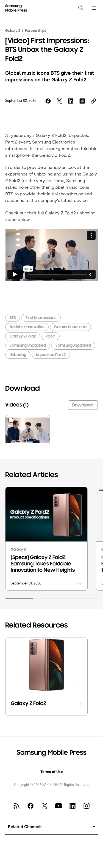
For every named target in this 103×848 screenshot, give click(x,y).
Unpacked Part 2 (51, 355)
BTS (13, 318)
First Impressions (41, 318)
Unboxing (18, 355)
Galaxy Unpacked (70, 327)
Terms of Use (51, 771)
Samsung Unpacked (28, 346)
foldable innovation (27, 327)
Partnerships (35, 31)
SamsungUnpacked (73, 346)
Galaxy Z (12, 31)
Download (82, 405)
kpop (50, 336)
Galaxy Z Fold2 (23, 336)
